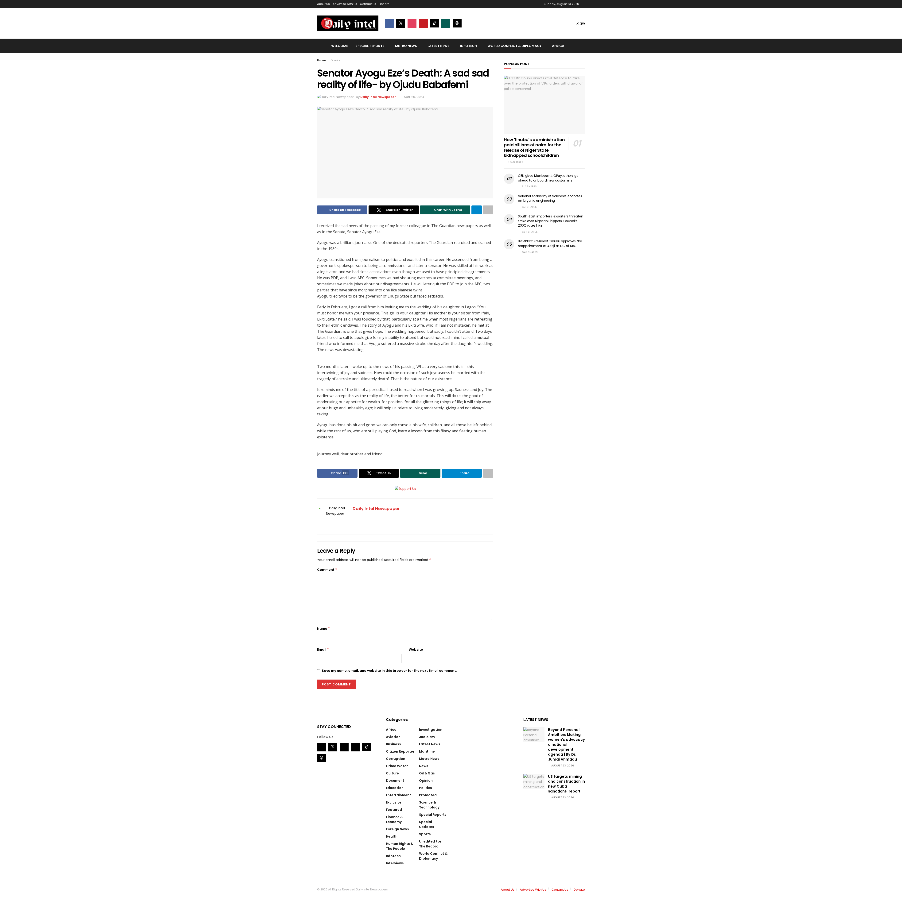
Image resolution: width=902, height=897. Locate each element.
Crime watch (397, 766)
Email (323, 649)
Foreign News (397, 829)
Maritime (427, 751)
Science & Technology (429, 805)
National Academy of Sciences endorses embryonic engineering (550, 198)
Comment (327, 569)
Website (416, 649)
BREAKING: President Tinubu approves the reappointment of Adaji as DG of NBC (550, 243)
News (423, 766)
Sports (425, 834)
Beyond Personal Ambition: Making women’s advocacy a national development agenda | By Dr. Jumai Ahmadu (566, 744)
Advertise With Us (345, 4)
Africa (558, 45)
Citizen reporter (400, 751)
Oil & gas (427, 773)
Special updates (426, 824)
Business (393, 744)
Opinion (336, 60)
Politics (425, 787)
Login (580, 23)
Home (321, 60)
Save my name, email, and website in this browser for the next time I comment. (389, 670)
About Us (323, 4)
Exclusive (393, 802)
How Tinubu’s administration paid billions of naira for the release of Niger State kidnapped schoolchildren (534, 148)
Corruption (395, 758)
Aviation (393, 737)
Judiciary (427, 737)
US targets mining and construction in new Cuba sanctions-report (566, 784)
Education (395, 787)
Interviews (395, 863)
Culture (392, 773)
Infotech (468, 45)
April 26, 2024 (414, 97)
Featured (394, 809)
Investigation (430, 729)
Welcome (339, 45)
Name (323, 628)
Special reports (370, 45)
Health (391, 836)
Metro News (406, 45)
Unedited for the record (430, 844)
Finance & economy (394, 819)
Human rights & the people (399, 846)
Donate (384, 4)
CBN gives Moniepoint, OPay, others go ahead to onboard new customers (548, 178)
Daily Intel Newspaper (378, 97)
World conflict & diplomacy (514, 45)
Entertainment (398, 795)
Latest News (439, 45)
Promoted (428, 795)
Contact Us (368, 4)
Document (395, 780)
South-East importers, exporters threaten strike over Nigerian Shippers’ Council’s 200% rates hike (550, 221)
